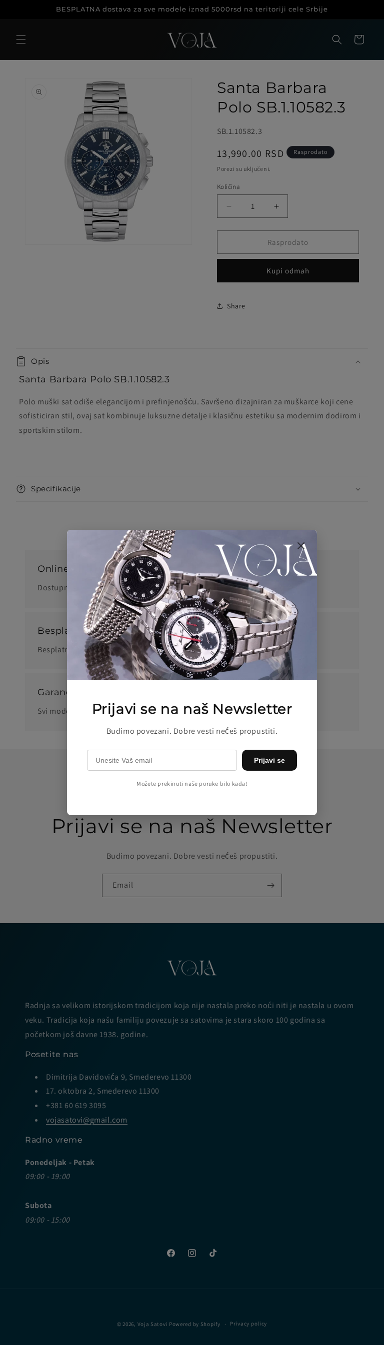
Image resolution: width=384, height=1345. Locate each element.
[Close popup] (301, 546)
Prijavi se (269, 760)
